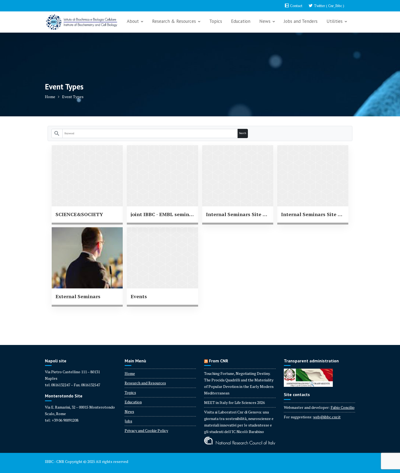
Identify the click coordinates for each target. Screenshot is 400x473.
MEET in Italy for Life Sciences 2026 (234, 402)
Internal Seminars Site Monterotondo (312, 214)
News (264, 21)
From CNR (218, 360)
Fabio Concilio (343, 407)
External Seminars (78, 296)
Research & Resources (174, 21)
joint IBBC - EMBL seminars (162, 214)
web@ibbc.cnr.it (327, 416)
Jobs (128, 421)
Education (240, 21)
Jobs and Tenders (301, 21)
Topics (215, 21)
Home (130, 373)
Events (139, 296)
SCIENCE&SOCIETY (79, 214)
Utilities (335, 21)
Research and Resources (145, 382)
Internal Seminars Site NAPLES (237, 214)
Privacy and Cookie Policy (146, 430)
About (133, 21)
